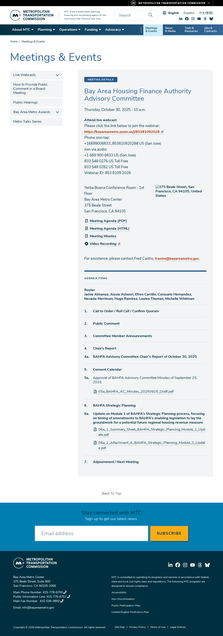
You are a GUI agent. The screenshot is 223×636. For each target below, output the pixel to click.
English (173, 13)
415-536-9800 (49, 601)
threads (205, 18)
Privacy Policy (137, 627)
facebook (187, 18)
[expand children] (58, 75)
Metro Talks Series (27, 121)
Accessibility (119, 592)
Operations (68, 29)
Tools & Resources (191, 29)
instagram (193, 18)
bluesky (211, 18)
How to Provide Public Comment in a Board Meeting (30, 88)
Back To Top (111, 493)
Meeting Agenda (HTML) (110, 228)
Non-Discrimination (123, 599)
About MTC (21, 29)
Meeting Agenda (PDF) (108, 221)
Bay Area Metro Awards (31, 112)
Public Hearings (25, 102)
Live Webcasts (24, 75)
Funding (91, 29)
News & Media (170, 29)
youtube (199, 18)
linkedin (180, 18)
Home (14, 42)
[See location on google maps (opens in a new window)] (180, 191)
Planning (45, 29)
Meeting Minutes (103, 236)
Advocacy (113, 29)
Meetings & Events (151, 29)
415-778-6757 (56, 597)
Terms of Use (158, 627)
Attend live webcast (100, 120)
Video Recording (103, 243)
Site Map (120, 627)
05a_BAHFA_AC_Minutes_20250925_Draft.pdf (136, 391)
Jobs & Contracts (210, 29)
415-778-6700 (53, 592)
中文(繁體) (206, 13)
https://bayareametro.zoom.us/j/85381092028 (122, 131)
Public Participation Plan (126, 605)
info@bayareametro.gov (38, 607)
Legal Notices (178, 627)
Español (189, 13)
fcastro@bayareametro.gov (177, 258)
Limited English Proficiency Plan (130, 612)
